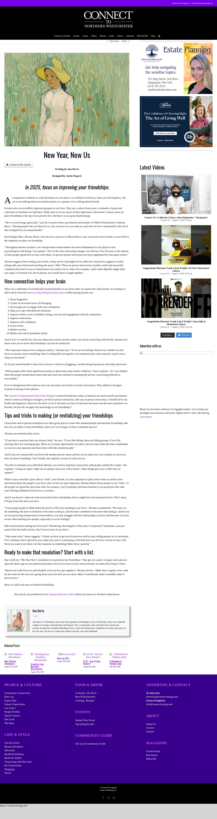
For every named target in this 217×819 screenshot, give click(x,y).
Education (9, 750)
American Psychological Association (46, 292)
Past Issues (152, 755)
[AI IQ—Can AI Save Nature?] (93, 654)
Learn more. (146, 416)
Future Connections (14, 704)
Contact (150, 731)
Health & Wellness (14, 754)
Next (124, 41)
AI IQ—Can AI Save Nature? (91, 662)
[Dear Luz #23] (67, 654)
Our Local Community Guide (90, 743)
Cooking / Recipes (84, 700)
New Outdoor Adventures (10, 662)
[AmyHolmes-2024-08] (176, 44)
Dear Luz (9, 696)
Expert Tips (10, 700)
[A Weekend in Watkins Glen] (119, 654)
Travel (7, 773)
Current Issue (153, 751)
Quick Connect (12, 715)
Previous (114, 41)
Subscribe (151, 758)
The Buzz (9, 723)
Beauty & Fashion (13, 746)
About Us (151, 724)
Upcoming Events (84, 724)
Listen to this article (20, 164)
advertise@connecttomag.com (202, 3)
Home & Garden (12, 758)
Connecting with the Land (17, 761)
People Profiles (12, 711)
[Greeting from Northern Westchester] (40, 654)
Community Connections (17, 693)
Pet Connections (12, 765)
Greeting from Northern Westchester (37, 667)
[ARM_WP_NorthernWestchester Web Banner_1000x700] (176, 98)
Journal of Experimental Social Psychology (31, 395)
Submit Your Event (85, 720)
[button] (159, 36)
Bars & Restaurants (85, 696)
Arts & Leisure (12, 742)
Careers (150, 727)
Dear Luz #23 (63, 658)
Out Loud (9, 719)
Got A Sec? (10, 708)
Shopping (9, 769)
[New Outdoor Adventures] (14, 654)
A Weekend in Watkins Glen (116, 662)
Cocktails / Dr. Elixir (86, 693)
